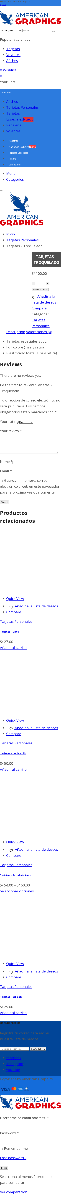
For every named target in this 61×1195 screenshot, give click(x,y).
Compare (13, 612)
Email (6, 471)
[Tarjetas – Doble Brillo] (30, 710)
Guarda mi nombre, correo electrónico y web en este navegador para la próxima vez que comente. (29, 486)
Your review (11, 430)
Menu (11, 173)
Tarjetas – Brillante (11, 996)
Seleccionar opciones (17, 891)
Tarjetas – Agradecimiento (15, 875)
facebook (13, 1057)
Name (6, 461)
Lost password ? (13, 1157)
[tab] (15, 332)
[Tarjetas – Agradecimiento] (30, 832)
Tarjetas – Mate (9, 631)
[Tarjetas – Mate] (30, 589)
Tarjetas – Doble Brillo (13, 753)
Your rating (9, 421)
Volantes (13, 54)
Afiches (12, 60)
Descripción (15, 331)
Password (9, 1133)
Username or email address (24, 1117)
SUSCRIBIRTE (38, 1049)
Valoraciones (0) (39, 331)
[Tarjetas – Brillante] (30, 954)
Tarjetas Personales (16, 621)
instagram (14, 1063)
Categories (15, 179)
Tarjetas (13, 48)
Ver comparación (13, 1192)
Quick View (15, 598)
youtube (13, 1069)
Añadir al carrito (40, 289)
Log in (4, 1168)
